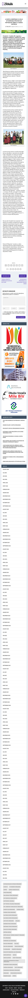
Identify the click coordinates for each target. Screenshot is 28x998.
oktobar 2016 (6, 861)
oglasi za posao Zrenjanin (10, 929)
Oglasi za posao (15, 989)
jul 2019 (5, 751)
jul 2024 (5, 552)
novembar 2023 (6, 579)
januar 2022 (6, 652)
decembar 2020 (6, 695)
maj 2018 (5, 798)
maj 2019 (5, 758)
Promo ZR (22, 989)
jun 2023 (5, 595)
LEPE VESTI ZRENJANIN (9, 920)
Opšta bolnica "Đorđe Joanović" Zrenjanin (14, 935)
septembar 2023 (7, 585)
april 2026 (5, 482)
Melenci (18, 920)
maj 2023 (5, 599)
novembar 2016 (6, 858)
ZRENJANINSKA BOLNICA (16, 973)
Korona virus (20, 909)
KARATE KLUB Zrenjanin (9, 909)
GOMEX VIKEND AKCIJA (14, 889)
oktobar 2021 (6, 662)
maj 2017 (5, 838)
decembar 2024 (6, 535)
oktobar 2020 (6, 702)
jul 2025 (5, 512)
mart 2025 (5, 525)
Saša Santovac (7, 954)
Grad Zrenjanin (7, 892)
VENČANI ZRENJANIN (8, 967)
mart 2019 (5, 765)
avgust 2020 (6, 708)
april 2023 (5, 602)
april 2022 (5, 642)
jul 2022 (5, 632)
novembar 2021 (6, 658)
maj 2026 (5, 479)
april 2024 (5, 562)
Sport (13, 26)
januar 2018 (6, 811)
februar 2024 (6, 569)
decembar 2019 (6, 735)
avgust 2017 (6, 828)
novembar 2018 (6, 778)
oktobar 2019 (6, 741)
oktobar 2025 (6, 502)
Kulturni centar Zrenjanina (10, 918)
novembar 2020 (7, 698)
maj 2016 (5, 878)
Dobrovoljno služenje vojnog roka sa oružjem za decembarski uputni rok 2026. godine (13, 452)
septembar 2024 (7, 545)
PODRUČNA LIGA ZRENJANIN (10, 940)
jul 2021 (5, 672)
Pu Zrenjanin (7, 949)
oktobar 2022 (6, 622)
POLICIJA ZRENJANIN (8, 943)
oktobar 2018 (6, 781)
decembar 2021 (6, 655)
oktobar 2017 (6, 821)
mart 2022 (5, 645)
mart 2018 (5, 805)
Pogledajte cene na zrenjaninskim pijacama (13, 428)
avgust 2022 (6, 628)
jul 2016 (5, 871)
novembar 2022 (6, 618)
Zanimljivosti (6, 989)
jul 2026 (5, 472)
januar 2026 (6, 492)
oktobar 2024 (6, 542)
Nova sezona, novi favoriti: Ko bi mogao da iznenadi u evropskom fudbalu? (13, 441)
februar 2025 (6, 529)
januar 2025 (6, 532)
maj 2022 (5, 638)
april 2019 (5, 761)
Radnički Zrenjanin (16, 949)
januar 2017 (5, 851)
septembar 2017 (6, 825)
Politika (11, 987)
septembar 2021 (7, 665)
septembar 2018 (7, 785)
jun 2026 (5, 476)
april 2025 (5, 522)
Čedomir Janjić (7, 975)
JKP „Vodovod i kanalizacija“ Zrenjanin (13, 906)
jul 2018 (5, 791)
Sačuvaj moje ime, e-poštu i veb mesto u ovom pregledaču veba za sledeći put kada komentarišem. (14, 313)
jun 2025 (5, 515)
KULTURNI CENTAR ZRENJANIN (10, 915)
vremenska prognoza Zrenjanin (12, 970)
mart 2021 (5, 685)
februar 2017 (6, 848)
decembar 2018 (6, 775)
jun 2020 (5, 715)
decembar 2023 (6, 575)
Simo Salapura (7, 957)
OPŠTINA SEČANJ (7, 932)
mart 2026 (5, 486)
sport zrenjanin (17, 957)
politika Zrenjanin (8, 946)
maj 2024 (5, 559)
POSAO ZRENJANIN (19, 946)
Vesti (6, 987)
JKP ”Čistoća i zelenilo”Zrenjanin (12, 903)
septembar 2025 (7, 506)
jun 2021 (5, 675)
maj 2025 (5, 519)
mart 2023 (5, 605)
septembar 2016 (7, 864)
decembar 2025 (6, 496)
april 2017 (5, 841)
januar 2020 (6, 731)
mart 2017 (5, 844)
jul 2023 (5, 592)
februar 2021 (6, 688)
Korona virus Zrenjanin (9, 912)
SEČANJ (14, 954)
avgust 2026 (6, 469)
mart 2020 (5, 725)
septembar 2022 (7, 625)
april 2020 (5, 722)
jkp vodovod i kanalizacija (10, 898)
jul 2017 (4, 831)
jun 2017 (5, 835)
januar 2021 (6, 692)
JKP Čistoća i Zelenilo (9, 901)
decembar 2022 (6, 615)
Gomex (5, 889)
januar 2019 (6, 771)
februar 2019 (6, 768)
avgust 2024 (6, 549)
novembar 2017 (6, 818)
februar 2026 (6, 489)
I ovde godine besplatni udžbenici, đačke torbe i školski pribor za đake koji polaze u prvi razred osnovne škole (13, 446)
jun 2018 (5, 795)
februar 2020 (6, 728)
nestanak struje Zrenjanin (10, 926)
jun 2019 (5, 755)
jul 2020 (5, 712)
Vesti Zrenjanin (18, 967)
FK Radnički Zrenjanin (14, 886)
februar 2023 (6, 609)
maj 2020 (5, 718)
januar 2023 (6, 612)
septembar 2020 (7, 705)
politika (16, 943)
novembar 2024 (7, 539)
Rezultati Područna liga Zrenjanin (12, 952)
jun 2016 (5, 874)
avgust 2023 (6, 589)
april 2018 (5, 801)
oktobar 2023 (6, 582)
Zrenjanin (6, 973)
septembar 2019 (7, 745)
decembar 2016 (6, 854)
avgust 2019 (6, 748)
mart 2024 (5, 565)
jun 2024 (5, 555)
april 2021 (5, 682)
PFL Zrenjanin (7, 937)
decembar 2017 (6, 815)
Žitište (14, 975)
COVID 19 (5, 886)
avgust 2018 (6, 788)
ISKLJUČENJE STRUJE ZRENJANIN (11, 895)
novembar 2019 (6, 738)
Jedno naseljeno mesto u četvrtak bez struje (14, 461)
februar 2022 (6, 648)
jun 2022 (5, 635)
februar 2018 (6, 808)
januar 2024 (6, 572)
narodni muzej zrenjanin (10, 923)
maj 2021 (5, 678)
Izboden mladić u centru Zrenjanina (12, 425)
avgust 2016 (6, 868)
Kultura (20, 987)
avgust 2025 (6, 509)
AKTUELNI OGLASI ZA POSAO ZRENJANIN (12, 884)
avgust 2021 (6, 668)
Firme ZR (14, 991)
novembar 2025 (6, 499)
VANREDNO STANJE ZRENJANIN (10, 964)
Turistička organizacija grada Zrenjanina (11, 961)
